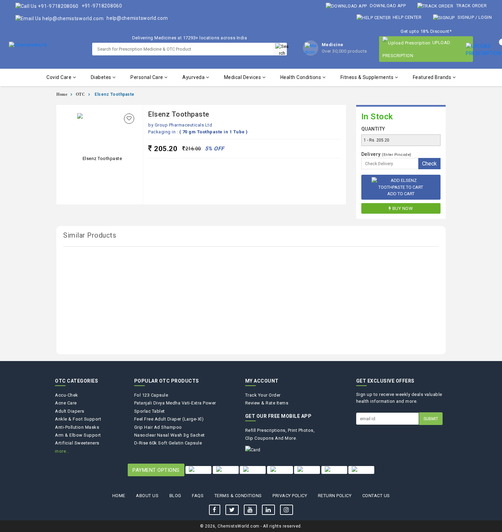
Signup (466, 17)
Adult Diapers (69, 411)
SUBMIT (430, 418)
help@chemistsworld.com (136, 18)
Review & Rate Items (267, 402)
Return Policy (335, 495)
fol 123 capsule (151, 395)
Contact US (376, 495)
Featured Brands (432, 77)
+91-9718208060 (101, 6)
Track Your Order (263, 395)
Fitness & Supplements (367, 77)
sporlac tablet (149, 411)
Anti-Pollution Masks (77, 427)
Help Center (407, 17)
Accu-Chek (66, 395)
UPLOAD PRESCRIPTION (416, 49)
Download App (387, 5)
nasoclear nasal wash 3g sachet (169, 435)
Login (485, 17)
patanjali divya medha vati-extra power (175, 402)
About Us (147, 495)
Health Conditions (301, 77)
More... (62, 451)
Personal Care (147, 77)
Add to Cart (401, 193)
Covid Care (59, 77)
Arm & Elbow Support (78, 435)
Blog (175, 495)
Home (61, 94)
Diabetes (102, 77)
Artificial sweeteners (77, 442)
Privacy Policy (290, 495)
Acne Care (66, 402)
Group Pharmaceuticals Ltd (183, 125)
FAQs (198, 495)
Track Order (471, 5)
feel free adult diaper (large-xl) (169, 419)
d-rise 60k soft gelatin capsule (168, 442)
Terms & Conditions (238, 495)
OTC (80, 94)
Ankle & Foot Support (78, 419)
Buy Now (402, 208)
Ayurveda (194, 77)
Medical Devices (243, 77)
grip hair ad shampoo (158, 427)
